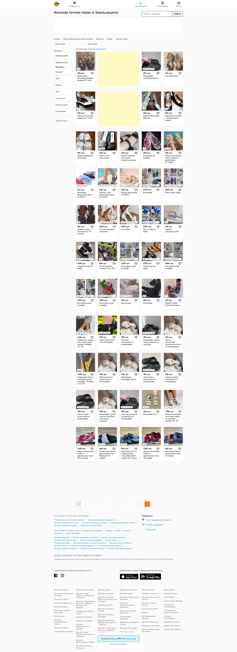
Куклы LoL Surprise (84, 621)
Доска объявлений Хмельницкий (78, 39)
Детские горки (104, 590)
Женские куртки (61, 590)
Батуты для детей (150, 609)
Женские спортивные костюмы (63, 594)
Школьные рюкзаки (150, 626)
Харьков (127, 531)
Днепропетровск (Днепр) (92, 531)
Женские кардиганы (63, 603)
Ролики (145, 612)
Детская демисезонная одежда (82, 626)
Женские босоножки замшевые (83, 546)
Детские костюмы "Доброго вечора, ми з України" (107, 599)
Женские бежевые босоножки (65, 525)
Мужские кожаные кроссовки (128, 612)
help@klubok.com (171, 622)
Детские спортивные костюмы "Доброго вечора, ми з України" (107, 631)
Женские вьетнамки (61, 543)
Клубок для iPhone (172, 626)
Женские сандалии (61, 537)
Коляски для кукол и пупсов (151, 598)
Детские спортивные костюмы (151, 630)
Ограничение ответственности (171, 611)
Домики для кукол (106, 593)
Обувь (109, 39)
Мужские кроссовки (128, 590)
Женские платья (61, 599)
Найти (177, 14)
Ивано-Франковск (73, 533)
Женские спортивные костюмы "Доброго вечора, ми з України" (85, 604)
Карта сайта (169, 590)
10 (140, 504)
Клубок (57, 39)
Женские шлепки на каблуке (120, 543)
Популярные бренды (173, 601)
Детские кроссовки (150, 622)
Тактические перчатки (125, 617)
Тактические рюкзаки (63, 631)
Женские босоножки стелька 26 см (101, 520)
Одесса (109, 531)
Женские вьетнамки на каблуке (120, 548)
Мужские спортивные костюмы (129, 598)
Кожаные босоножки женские (112, 537)
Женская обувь (61, 607)
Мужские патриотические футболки (127, 605)
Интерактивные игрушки (149, 617)
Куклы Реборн (148, 590)
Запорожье (58, 533)
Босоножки (60, 44)
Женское (99, 39)
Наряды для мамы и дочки (85, 612)
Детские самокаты (84, 617)
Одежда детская (105, 605)
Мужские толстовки (128, 628)
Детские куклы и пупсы (149, 604)
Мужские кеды (126, 593)
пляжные (80, 520)
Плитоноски (59, 616)
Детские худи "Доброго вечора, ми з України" (85, 634)
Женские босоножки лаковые (65, 540)
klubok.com (57, 4)
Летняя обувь (121, 39)
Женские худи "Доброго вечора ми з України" (85, 595)
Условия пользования (169, 617)
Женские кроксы (111, 540)
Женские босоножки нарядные (93, 548)
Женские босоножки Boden (91, 525)
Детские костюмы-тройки (106, 610)
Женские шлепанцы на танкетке (94, 523)
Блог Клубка (169, 597)
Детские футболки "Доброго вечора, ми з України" (107, 622)
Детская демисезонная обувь (85, 641)
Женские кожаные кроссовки (62, 611)
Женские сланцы (60, 546)
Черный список (61, 121)
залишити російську (118, 644)
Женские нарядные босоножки (123, 523)
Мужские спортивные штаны (129, 623)
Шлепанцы (92, 44)
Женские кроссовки (84, 590)
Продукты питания (150, 593)
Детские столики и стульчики (84, 647)
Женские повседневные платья (60, 622)
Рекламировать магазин (97, 49)
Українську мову (128, 639)
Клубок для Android (172, 629)
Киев (77, 531)
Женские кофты (61, 628)
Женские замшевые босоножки (66, 523)
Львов (118, 531)
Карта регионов (171, 593)
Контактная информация (170, 605)
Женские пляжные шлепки (90, 540)
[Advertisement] (118, 26)
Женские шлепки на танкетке (65, 548)
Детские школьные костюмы (106, 615)
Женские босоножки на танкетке (85, 537)
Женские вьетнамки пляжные (110, 546)
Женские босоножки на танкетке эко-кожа (89, 543)
